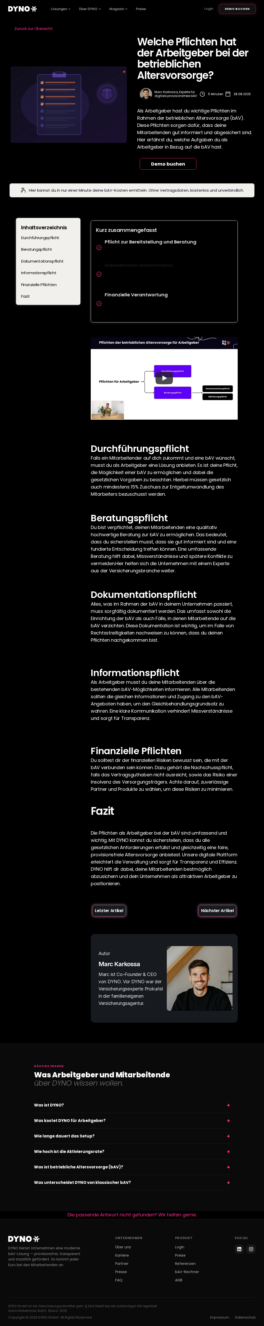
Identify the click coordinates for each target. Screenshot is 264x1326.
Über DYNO (88, 8)
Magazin (116, 8)
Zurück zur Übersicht (33, 28)
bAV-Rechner (187, 1271)
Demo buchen (237, 9)
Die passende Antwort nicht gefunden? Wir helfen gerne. (132, 1214)
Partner (121, 1263)
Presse (121, 1271)
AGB (178, 1280)
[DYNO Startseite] (22, 9)
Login (208, 8)
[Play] (164, 378)
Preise (141, 8)
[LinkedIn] (239, 1249)
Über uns (123, 1247)
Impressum (219, 1317)
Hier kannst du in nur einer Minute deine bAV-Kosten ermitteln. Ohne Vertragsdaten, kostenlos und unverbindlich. (136, 190)
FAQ (118, 1280)
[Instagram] (251, 1249)
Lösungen (59, 8)
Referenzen (185, 1263)
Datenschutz (245, 1317)
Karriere (122, 1255)
